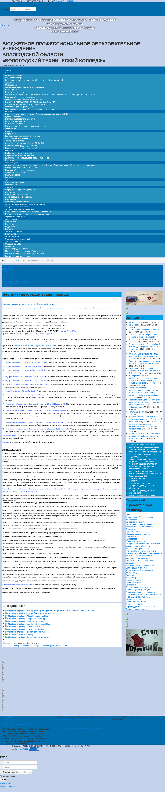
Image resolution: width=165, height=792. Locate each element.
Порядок (5, 442)
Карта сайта (7, 717)
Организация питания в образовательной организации (139, 569)
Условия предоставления (140, 483)
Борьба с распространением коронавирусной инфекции (138, 588)
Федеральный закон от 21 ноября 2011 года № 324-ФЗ (25, 362)
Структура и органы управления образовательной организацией (34, 80)
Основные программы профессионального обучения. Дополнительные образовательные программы (50, 165)
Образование (132, 531)
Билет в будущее (133, 599)
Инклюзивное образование (14, 281)
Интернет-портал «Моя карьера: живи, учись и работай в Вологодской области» (145, 419)
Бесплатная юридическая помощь (144, 446)
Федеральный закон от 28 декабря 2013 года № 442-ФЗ (25, 380)
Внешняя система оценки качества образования (27, 214)
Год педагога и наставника (138, 597)
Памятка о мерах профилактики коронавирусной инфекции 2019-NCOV (143, 337)
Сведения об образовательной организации (139, 518)
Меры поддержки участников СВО (141, 606)
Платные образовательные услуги (141, 550)
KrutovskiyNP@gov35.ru (67, 331)
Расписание (7, 271)
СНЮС (132, 341)
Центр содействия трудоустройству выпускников (27, 157)
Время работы (8, 721)
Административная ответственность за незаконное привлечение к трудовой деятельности (145, 454)
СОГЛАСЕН (34, 743)
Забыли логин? (7, 783)
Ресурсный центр (133, 580)
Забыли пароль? (7, 786)
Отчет (4, 592)
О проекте (133, 480)
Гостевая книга (9, 273)
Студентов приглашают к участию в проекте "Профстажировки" (144, 362)
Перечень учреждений (10, 495)
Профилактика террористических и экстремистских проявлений (144, 460)
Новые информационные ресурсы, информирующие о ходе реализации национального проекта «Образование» (145, 403)
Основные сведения (135, 521)
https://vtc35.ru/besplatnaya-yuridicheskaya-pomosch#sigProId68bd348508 (34, 645)
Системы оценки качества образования (143, 594)
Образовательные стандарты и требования (140, 535)
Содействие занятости (136, 601)
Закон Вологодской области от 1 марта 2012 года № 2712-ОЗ (27, 384)
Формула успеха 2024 (138, 475)
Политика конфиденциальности (16, 724)
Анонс (131, 322)
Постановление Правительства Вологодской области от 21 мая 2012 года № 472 (35, 410)
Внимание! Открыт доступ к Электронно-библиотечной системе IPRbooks (144, 370)
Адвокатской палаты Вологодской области (99, 588)
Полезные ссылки (10, 276)
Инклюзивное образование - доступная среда (25, 126)
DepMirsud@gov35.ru (46, 334)
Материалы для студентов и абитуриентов (141, 486)
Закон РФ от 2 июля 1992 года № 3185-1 (20, 391)
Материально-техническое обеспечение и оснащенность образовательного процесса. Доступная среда (51, 94)
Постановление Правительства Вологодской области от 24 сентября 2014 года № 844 (37, 429)
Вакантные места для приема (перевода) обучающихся (139, 556)
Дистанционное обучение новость (144, 329)
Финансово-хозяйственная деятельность (144, 553)
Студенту (130, 575)
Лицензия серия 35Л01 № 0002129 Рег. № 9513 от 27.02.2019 (79, 720)
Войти (3, 779)
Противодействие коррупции (15, 283)
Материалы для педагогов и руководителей (141, 491)
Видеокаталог (8, 278)
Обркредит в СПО (137, 478)
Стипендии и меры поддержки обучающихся (139, 561)
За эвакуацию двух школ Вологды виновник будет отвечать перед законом (144, 356)
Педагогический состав (136, 541)
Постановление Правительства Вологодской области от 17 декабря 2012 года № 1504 (37, 422)
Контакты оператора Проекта (18, 256)
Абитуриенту (131, 572)
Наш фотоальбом (10, 266)
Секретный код (9, 772)
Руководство (131, 538)
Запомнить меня (8, 776)
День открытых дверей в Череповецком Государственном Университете (143, 426)
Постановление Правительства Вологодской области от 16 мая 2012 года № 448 (35, 404)
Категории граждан (9, 435)
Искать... (5, 9)
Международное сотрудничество (140, 565)
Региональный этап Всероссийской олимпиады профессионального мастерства (144, 346)
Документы (7, 269)
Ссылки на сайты (10, 719)
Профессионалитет (134, 604)
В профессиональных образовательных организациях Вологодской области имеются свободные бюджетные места (143, 379)
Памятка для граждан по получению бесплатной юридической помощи (28, 304)
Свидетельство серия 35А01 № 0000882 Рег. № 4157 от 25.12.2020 (81, 728)
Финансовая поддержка (136, 609)
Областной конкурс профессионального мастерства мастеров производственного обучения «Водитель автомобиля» (144, 391)
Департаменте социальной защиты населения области (35, 346)
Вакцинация (134, 324)
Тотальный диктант (137, 411)
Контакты (6, 286)
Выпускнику (131, 577)
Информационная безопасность (143, 444)
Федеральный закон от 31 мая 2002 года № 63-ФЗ (24, 366)
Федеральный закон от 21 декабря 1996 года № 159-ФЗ (25, 370)
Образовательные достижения (142, 449)
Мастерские (131, 585)
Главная (129, 514)
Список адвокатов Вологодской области (17, 585)
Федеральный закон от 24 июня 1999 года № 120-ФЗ (24, 377)
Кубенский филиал (134, 582)
